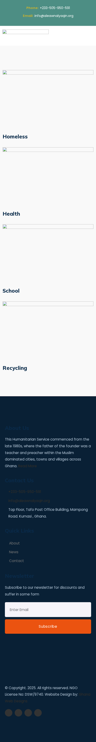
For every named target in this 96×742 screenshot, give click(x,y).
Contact (16, 560)
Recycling (15, 368)
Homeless (15, 136)
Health (11, 213)
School (11, 290)
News (13, 552)
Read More (27, 466)
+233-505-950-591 (48, 8)
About (14, 543)
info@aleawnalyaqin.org (48, 15)
